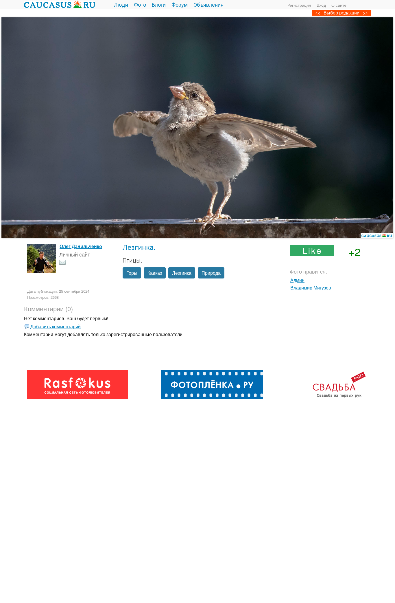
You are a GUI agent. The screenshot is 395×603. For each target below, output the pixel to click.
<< (317, 12)
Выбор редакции (341, 12)
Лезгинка (181, 273)
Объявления (208, 4)
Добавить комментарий (55, 326)
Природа (211, 273)
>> (365, 12)
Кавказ (154, 273)
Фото (140, 4)
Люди (121, 4)
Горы (131, 273)
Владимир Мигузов (310, 287)
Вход (321, 5)
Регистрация (299, 5)
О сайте (338, 5)
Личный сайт (74, 254)
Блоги (159, 4)
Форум (179, 4)
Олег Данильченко (81, 246)
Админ (297, 280)
